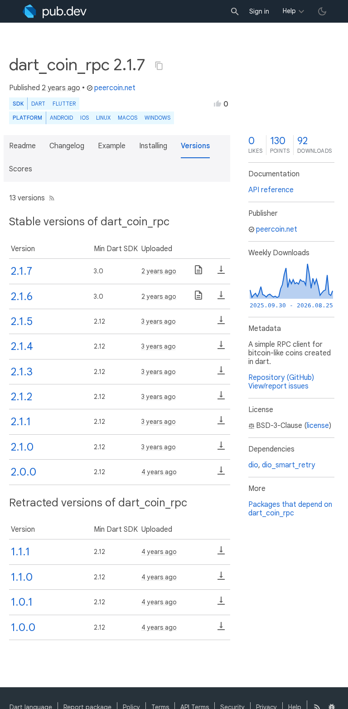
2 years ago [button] (61, 87)
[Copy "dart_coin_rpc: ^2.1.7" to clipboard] (159, 65)
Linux (103, 117)
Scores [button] (20, 169)
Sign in (259, 11)
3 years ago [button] (158, 321)
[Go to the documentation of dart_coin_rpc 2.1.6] (198, 298)
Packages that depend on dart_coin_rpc (290, 509)
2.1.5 (22, 321)
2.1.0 (22, 447)
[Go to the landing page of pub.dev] (55, 11)
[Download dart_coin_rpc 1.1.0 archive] (221, 579)
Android (61, 117)
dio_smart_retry (288, 465)
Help (289, 11)
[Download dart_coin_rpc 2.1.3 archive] (221, 373)
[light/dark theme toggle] (322, 11)
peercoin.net (114, 87)
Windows (157, 117)
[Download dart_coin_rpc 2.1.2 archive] (221, 398)
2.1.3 (22, 372)
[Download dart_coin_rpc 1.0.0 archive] (221, 629)
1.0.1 (22, 602)
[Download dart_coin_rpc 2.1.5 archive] (221, 323)
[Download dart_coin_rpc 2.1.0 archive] (221, 449)
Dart (38, 103)
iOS (84, 117)
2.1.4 (22, 346)
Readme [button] (22, 146)
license (318, 425)
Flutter (64, 103)
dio (253, 465)
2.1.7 (21, 271)
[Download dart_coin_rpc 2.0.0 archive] (221, 474)
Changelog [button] (66, 146)
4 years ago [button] (159, 472)
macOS (127, 117)
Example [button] (112, 146)
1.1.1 (20, 551)
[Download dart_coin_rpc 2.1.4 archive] (221, 348)
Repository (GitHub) (281, 377)
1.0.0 (23, 627)
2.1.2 (21, 396)
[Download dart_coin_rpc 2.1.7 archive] (221, 273)
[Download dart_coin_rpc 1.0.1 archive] (221, 604)
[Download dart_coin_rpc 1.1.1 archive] (221, 553)
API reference (271, 189)
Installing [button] (153, 146)
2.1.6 (22, 296)
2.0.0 (23, 472)
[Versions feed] (50, 198)
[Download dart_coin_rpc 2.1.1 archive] (221, 423)
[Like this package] (217, 103)
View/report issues (278, 386)
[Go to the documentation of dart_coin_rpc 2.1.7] (198, 273)
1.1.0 (22, 577)
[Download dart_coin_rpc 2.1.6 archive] (221, 298)
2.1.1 (21, 421)
